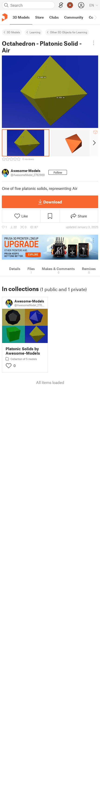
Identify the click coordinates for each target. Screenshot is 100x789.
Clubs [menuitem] (54, 17)
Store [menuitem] (39, 17)
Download (52, 201)
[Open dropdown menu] (93, 43)
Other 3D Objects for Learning (68, 32)
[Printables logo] (4, 17)
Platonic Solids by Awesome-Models (23, 350)
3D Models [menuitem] (21, 17)
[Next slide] (94, 142)
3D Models (13, 32)
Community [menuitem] (73, 17)
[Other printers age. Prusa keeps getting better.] (50, 247)
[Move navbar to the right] (95, 17)
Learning (35, 32)
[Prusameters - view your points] (70, 5)
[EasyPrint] (60, 5)
